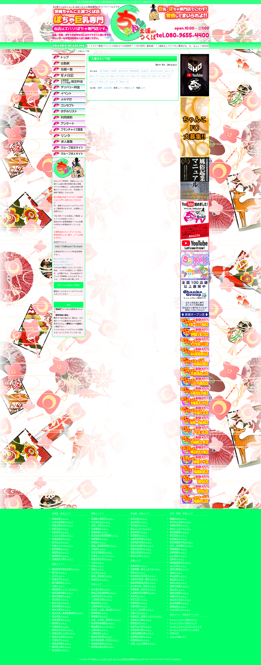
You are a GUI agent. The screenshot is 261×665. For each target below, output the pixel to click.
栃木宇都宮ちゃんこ (61, 596)
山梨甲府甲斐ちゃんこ (141, 538)
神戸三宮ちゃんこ (138, 599)
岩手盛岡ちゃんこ (60, 548)
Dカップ (115, 76)
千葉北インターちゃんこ (102, 555)
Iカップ (166, 76)
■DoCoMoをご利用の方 (63, 259)
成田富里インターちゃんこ (64, 589)
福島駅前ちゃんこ (60, 555)
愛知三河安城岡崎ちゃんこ (104, 592)
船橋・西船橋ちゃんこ (101, 575)
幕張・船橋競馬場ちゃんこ (104, 545)
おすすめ (123, 70)
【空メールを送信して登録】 (68, 285)
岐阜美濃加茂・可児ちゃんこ (105, 639)
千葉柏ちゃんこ (98, 548)
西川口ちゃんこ (59, 572)
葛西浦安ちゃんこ (99, 538)
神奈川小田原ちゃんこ (62, 636)
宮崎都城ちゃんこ (178, 548)
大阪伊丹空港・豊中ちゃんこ (144, 579)
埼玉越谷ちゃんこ (60, 650)
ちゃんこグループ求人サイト (183, 623)
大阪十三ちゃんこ (138, 612)
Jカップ (93, 81)
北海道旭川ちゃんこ (61, 538)
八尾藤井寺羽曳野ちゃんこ (143, 592)
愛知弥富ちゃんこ (99, 602)
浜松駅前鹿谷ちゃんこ (101, 643)
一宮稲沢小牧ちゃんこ (101, 599)
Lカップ (113, 81)
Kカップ (103, 81)
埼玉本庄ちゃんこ (60, 616)
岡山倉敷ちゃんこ (178, 575)
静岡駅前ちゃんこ (99, 612)
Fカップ (135, 76)
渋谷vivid (174, 633)
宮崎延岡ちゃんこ (178, 606)
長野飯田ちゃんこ (138, 535)
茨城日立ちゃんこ (99, 579)
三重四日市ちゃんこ (100, 606)
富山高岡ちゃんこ (138, 521)
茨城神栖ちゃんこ (99, 532)
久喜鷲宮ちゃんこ (99, 528)
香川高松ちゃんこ (178, 535)
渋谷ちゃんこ (97, 565)
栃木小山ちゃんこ (60, 602)
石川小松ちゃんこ (138, 518)
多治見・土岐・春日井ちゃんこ (106, 609)
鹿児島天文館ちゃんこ (180, 521)
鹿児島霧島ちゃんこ (179, 532)
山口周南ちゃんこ (178, 555)
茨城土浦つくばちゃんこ (63, 633)
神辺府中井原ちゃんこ (180, 599)
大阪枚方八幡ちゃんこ (141, 619)
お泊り (145, 70)
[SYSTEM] (68, 81)
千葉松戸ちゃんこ (60, 639)
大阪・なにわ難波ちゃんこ (143, 643)
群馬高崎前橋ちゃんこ (62, 592)
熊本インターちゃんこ (180, 528)
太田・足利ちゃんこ (100, 525)
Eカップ (125, 76)
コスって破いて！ (178, 636)
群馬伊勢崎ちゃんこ (61, 643)
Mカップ (124, 81)
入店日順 (107, 87)
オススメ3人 (157, 70)
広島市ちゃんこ (177, 559)
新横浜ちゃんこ (98, 542)
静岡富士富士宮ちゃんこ (102, 646)
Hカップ (156, 76)
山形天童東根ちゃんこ (62, 521)
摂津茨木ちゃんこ (138, 623)
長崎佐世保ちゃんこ (179, 525)
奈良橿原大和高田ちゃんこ (143, 575)
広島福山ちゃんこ (178, 538)
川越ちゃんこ (58, 585)
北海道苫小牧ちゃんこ (62, 559)
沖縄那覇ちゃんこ (178, 552)
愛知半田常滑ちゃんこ (101, 636)
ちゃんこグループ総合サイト (183, 619)
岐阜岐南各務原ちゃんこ (102, 623)
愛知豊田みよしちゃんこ (102, 626)
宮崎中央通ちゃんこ (179, 586)
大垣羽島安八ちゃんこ (101, 596)
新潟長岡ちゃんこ (138, 532)
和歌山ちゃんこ (137, 572)
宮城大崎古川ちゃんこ (62, 525)
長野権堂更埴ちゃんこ (141, 542)
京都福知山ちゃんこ (140, 639)
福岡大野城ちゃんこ (179, 569)
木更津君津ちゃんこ (61, 619)
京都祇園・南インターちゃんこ (145, 569)
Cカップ (104, 76)
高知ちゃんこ (176, 572)
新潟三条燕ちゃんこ (140, 555)
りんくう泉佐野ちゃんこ (142, 609)
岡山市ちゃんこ (177, 589)
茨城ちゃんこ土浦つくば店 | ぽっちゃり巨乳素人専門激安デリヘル (117, 659)
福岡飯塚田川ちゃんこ (180, 562)
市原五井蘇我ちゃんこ (101, 552)
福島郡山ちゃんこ (60, 552)
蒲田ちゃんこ (97, 569)
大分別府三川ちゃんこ (180, 609)
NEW (113, 70)
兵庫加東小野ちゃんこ (141, 629)
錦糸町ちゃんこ (59, 623)
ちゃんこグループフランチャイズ (185, 626)
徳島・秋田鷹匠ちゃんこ (181, 545)
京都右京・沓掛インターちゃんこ (146, 616)
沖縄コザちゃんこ (178, 596)
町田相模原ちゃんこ (61, 606)
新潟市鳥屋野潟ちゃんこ (142, 545)
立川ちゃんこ (58, 575)
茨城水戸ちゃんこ (60, 579)
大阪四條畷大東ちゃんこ (142, 633)
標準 (100, 87)
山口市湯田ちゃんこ (179, 602)
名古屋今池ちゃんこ (100, 589)
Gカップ (146, 76)
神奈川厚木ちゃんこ (61, 609)
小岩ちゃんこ (97, 562)
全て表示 (104, 70)
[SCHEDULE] (68, 63)
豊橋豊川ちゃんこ (99, 616)
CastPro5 (176, 659)
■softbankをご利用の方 (63, 264)
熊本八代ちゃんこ (178, 582)
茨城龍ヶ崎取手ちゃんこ (102, 518)
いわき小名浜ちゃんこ (62, 535)
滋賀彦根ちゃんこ (138, 565)
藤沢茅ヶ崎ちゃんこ (61, 646)
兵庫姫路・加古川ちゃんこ (143, 589)
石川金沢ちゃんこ (138, 525)
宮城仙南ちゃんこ (60, 518)
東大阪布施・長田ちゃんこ (143, 585)
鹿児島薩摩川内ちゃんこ (181, 542)
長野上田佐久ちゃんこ (141, 552)
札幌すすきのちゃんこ (62, 545)
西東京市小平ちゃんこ (101, 559)
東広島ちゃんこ (177, 579)
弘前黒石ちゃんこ (60, 532)
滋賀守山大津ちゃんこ (141, 626)
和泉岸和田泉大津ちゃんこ (143, 582)
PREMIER (134, 70)
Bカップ (94, 76)
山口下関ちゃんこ (178, 565)
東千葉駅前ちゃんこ (61, 582)
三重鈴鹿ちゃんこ (99, 633)
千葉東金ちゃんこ (60, 626)
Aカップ (169, 70)
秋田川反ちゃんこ (60, 528)
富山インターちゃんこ (141, 528)
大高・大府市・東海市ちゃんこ (106, 619)
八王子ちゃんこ (98, 572)
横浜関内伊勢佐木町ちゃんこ (65, 569)
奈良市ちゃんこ (137, 596)
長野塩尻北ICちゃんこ (140, 548)
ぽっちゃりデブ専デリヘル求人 (184, 629)
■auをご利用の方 (61, 261)
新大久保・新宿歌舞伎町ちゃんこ (68, 612)
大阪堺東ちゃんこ (138, 606)
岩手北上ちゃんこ (60, 542)
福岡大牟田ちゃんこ (179, 592)
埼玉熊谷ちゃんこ (60, 599)
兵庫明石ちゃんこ (138, 602)
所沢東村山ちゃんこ (100, 521)
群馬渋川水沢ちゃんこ (62, 629)
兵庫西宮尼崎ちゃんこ (141, 636)
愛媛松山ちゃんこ (178, 518)
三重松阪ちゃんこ (99, 629)
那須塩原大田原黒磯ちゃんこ (105, 535)
